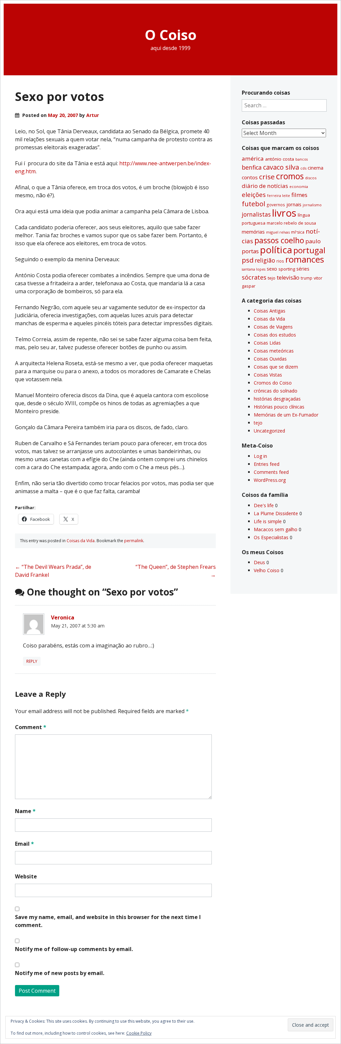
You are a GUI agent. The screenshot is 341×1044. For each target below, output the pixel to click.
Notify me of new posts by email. (59, 973)
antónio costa (279, 159)
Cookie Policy (139, 1033)
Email (24, 843)
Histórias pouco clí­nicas (279, 407)
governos (275, 204)
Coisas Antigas (269, 311)
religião (265, 260)
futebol (253, 203)
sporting (286, 269)
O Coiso (170, 34)
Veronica (62, 617)
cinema (315, 168)
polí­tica (276, 249)
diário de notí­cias (265, 186)
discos (310, 177)
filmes (299, 195)
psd (247, 260)
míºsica (297, 232)
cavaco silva (281, 167)
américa (253, 158)
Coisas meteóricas (274, 351)
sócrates (254, 277)
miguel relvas (278, 232)
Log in (260, 456)
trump (306, 278)
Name (25, 811)
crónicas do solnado (275, 391)
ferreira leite (278, 195)
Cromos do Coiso (273, 383)
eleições (254, 194)
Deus (259, 562)
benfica (252, 167)
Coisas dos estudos (275, 335)
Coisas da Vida (81, 540)
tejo (271, 278)
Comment (30, 727)
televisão (288, 277)
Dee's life (264, 505)
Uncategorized (269, 431)
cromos (290, 176)
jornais (293, 204)
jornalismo (312, 204)
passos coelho (279, 240)
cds (303, 168)
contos (250, 177)
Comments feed (271, 472)
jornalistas (256, 214)
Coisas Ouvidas (270, 359)
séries (302, 269)
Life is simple (268, 521)
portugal (309, 250)
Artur (92, 115)
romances (304, 259)
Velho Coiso (266, 570)
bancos (301, 159)
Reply (31, 661)
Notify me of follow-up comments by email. (74, 949)
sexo (272, 269)
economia (298, 186)
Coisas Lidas (267, 343)
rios (280, 261)
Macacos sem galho (275, 529)
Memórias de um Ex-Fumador (286, 415)
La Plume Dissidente (276, 513)
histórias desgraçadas (277, 399)
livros (284, 213)
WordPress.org (270, 480)
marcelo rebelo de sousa (291, 223)
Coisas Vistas (268, 375)
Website (26, 876)
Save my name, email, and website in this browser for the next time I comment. (108, 921)
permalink (133, 540)
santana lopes (253, 269)
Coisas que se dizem (276, 367)
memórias (253, 231)
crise (267, 176)
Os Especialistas (271, 537)
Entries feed (266, 464)
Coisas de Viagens (273, 327)
